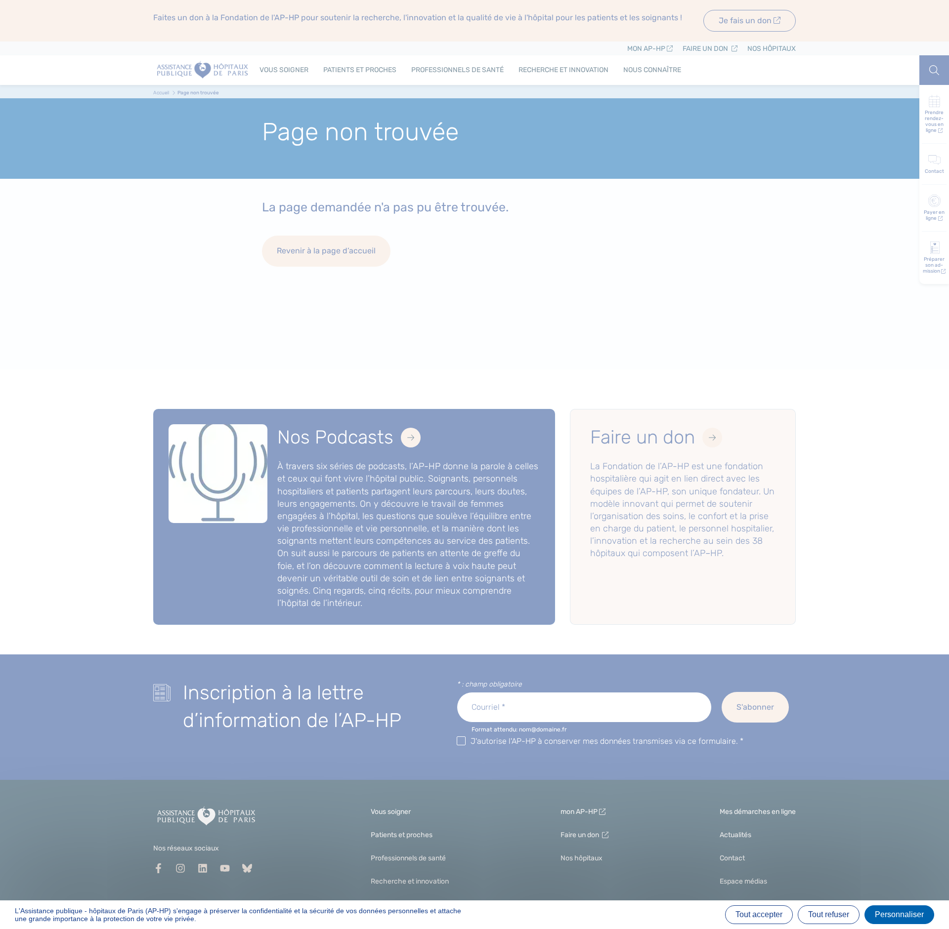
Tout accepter (758, 914)
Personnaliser (899, 914)
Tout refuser (828, 914)
